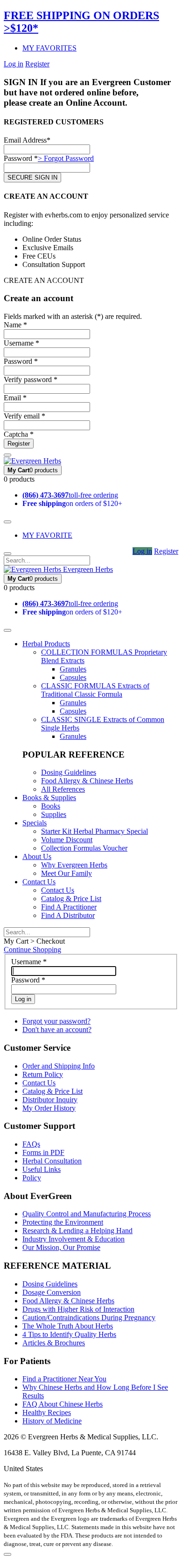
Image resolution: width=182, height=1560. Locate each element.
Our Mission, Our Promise (61, 1247)
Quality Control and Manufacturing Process (86, 1214)
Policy (31, 1178)
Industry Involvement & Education (73, 1239)
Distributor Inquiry (49, 1100)
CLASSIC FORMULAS (95, 690)
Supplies (53, 814)
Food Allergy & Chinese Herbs (87, 781)
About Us (36, 856)
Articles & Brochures (53, 1343)
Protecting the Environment (62, 1222)
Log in (13, 64)
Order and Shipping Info (58, 1066)
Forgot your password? (56, 1021)
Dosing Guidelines (68, 772)
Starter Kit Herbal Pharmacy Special (94, 831)
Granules (73, 669)
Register (37, 64)
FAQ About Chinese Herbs (62, 1404)
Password (28, 980)
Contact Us (39, 882)
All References (63, 789)
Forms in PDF (43, 1152)
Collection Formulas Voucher (84, 848)
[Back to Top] (7, 1554)
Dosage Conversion (51, 1292)
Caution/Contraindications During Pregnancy (88, 1318)
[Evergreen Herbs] (32, 461)
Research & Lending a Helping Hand (77, 1231)
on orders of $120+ (72, 503)
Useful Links (41, 1169)
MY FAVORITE (47, 535)
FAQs (31, 1144)
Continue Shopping (32, 949)
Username (29, 962)
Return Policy (42, 1074)
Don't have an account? (56, 1029)
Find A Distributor (68, 915)
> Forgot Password (66, 158)
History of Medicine (52, 1421)
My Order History (49, 1108)
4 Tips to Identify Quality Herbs (69, 1334)
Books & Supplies (49, 798)
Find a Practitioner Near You (64, 1379)
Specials (34, 823)
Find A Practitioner (69, 907)
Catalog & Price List (71, 899)
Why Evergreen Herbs (74, 865)
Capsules (73, 677)
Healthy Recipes (46, 1412)
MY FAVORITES (49, 48)
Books (50, 806)
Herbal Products (46, 644)
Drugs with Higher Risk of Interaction (78, 1309)
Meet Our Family (66, 873)
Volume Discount (66, 840)
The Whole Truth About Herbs (67, 1326)
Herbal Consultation (52, 1161)
